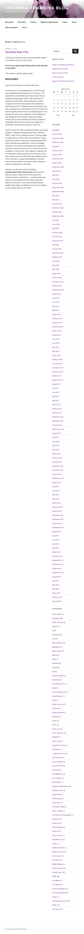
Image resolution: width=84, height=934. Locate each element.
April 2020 (55, 269)
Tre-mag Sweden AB (59, 893)
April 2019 (55, 310)
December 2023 (57, 187)
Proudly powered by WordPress (15, 929)
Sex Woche (56, 860)
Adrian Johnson (57, 622)
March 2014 (56, 552)
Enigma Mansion (58, 712)
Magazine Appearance (60, 786)
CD (53, 671)
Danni (54, 688)
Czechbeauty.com (58, 684)
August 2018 (56, 335)
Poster (54, 843)
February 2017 (57, 409)
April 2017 (55, 400)
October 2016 (57, 425)
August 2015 (56, 482)
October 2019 (57, 286)
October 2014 (57, 523)
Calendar (55, 663)
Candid (54, 667)
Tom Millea (56, 884)
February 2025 (57, 150)
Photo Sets (22, 22)
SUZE (54, 876)
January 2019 (57, 322)
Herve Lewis (56, 741)
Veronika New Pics (17, 52)
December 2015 (57, 466)
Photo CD (55, 831)
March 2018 (56, 355)
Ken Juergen (56, 778)
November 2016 (57, 421)
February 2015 (57, 507)
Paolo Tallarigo (57, 811)
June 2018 (56, 343)
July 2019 (55, 298)
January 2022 (57, 236)
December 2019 (57, 282)
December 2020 (57, 253)
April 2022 (55, 228)
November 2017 (57, 372)
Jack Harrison (57, 757)
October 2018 (57, 331)
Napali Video (56, 794)
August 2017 (56, 384)
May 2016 (55, 445)
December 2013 (57, 560)
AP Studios (56, 635)
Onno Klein (56, 803)
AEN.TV (55, 626)
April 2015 (55, 499)
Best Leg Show (57, 643)
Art (53, 639)
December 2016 (57, 417)
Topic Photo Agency (59, 889)
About (24, 27)
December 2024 (57, 159)
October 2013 (57, 568)
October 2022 (57, 212)
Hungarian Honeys (58, 745)
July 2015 (55, 486)
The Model (56, 880)
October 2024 (57, 163)
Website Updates (11, 27)
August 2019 (56, 294)
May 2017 (55, 396)
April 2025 (55, 146)
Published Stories (58, 848)
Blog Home (9, 22)
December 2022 (57, 208)
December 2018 (57, 327)
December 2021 (57, 241)
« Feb (58, 115)
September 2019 (58, 290)
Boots (54, 659)
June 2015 (56, 490)
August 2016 (56, 433)
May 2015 (55, 495)
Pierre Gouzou (57, 835)
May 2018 (55, 347)
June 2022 (56, 224)
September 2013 (58, 572)
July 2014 (55, 536)
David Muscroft (57, 696)
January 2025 (57, 154)
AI (53, 630)
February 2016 (57, 458)
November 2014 (57, 519)
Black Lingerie (57, 651)
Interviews (55, 749)
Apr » (73, 115)
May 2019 (55, 306)
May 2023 (55, 195)
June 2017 (56, 392)
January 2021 (57, 249)
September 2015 (58, 478)
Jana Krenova (57, 766)
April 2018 (55, 351)
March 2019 (56, 314)
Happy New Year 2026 (60, 69)
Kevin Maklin (56, 782)
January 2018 (57, 363)
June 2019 (56, 302)
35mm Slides (56, 614)
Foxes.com (56, 729)
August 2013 (56, 577)
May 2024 (55, 175)
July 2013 (55, 581)
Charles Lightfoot (58, 676)
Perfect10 (55, 823)
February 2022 (57, 232)
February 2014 (57, 556)
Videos (65, 22)
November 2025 (57, 142)
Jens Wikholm (57, 774)
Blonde (54, 655)
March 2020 (56, 273)
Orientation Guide (58, 807)
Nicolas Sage (56, 798)
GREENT (55, 737)
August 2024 (56, 171)
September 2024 (58, 167)
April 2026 (55, 130)
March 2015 (56, 503)
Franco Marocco (58, 733)
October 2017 (57, 376)
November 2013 (57, 564)
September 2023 (58, 191)
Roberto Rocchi (57, 852)
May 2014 (55, 544)
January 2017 (57, 413)
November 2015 (57, 470)
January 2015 (57, 511)
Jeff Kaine (55, 770)
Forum (54, 725)
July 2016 (55, 437)
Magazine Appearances (49, 22)
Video (54, 905)
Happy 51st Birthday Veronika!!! (63, 65)
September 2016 (58, 429)
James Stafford (57, 762)
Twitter (54, 897)
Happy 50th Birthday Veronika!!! (63, 81)
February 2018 (57, 359)
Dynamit (55, 708)
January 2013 (57, 601)
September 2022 (58, 216)
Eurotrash (55, 716)
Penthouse (56, 819)
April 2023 (55, 200)
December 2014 (57, 515)
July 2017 (55, 388)
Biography (55, 647)
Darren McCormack (59, 692)
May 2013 (55, 585)
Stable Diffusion (57, 864)
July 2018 (55, 339)
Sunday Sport (57, 872)
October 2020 (57, 257)
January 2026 (57, 134)
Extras (74, 22)
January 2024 (57, 183)
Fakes (54, 721)
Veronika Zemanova (59, 901)
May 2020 (55, 265)
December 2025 (57, 138)
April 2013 (55, 589)
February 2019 (57, 318)
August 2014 (56, 531)
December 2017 (57, 368)
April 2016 (55, 450)
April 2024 (55, 179)
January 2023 (57, 204)
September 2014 (58, 527)
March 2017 (56, 404)
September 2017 (58, 380)
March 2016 (56, 454)
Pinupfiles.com (57, 839)
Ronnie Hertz (56, 856)
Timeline (33, 22)
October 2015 (57, 474)
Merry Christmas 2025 (60, 73)
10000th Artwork (58, 77)
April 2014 (55, 548)
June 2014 (56, 540)
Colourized (56, 680)
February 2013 (57, 597)
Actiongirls (55, 618)
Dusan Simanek (57, 704)
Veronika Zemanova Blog (36, 8)
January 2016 (57, 462)
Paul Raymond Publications (61, 815)
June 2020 (56, 261)
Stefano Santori (57, 868)
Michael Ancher (57, 790)
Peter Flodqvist (57, 827)
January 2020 (57, 277)
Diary (54, 700)
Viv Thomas (56, 909)
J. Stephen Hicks (58, 753)
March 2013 (56, 593)
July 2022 (55, 220)
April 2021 (55, 245)
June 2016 (56, 441)
